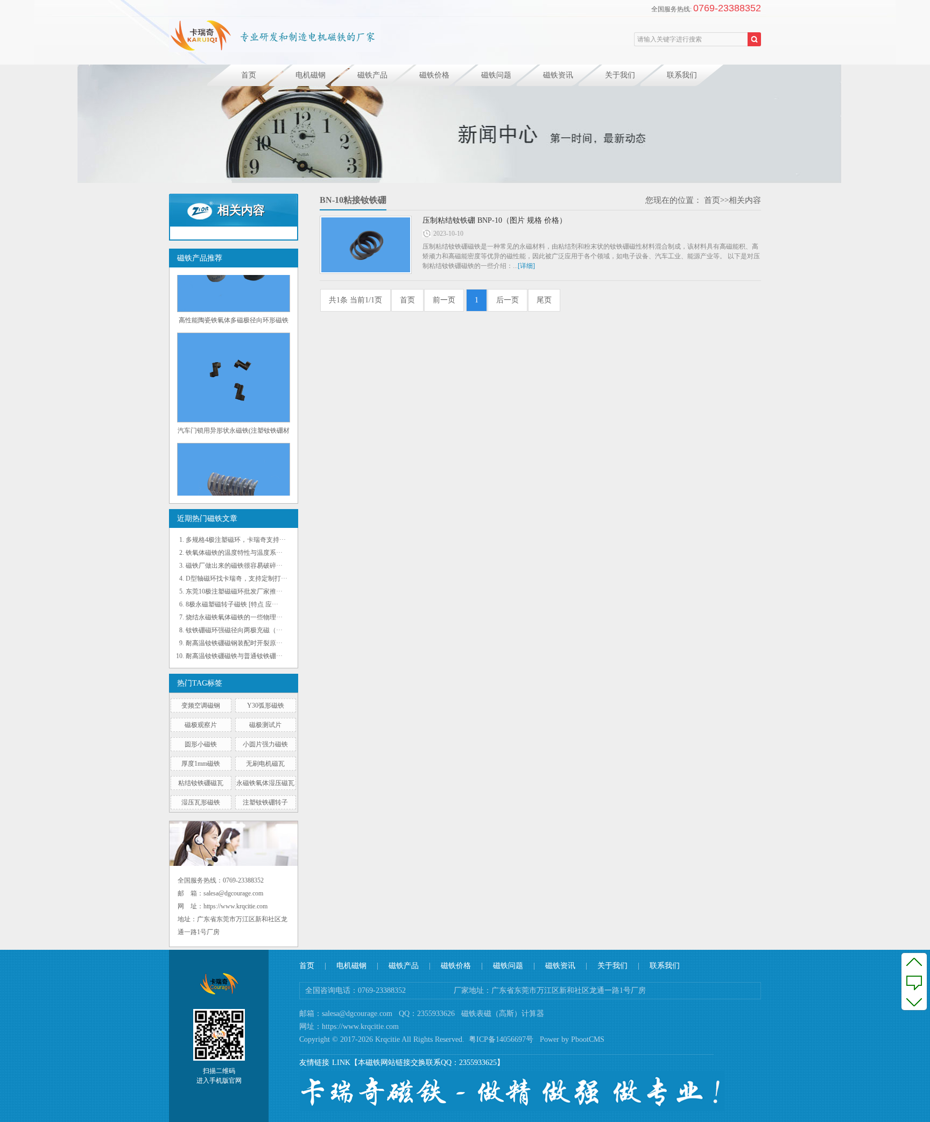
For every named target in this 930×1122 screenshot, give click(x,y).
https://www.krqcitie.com (360, 1026)
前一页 (444, 300)
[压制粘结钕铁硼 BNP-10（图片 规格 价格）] (366, 245)
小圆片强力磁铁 (265, 744)
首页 (248, 75)
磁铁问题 (496, 75)
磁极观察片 (201, 725)
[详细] (526, 266)
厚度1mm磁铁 (200, 763)
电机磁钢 (310, 75)
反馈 (914, 981)
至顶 (914, 962)
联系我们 (682, 75)
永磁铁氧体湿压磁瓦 (265, 783)
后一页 (507, 300)
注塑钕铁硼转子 (265, 802)
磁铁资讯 (558, 75)
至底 (914, 1001)
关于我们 (620, 75)
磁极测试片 (265, 725)
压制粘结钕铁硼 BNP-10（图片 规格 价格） (494, 220)
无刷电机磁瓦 (265, 763)
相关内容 (745, 200)
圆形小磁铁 (201, 744)
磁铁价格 (434, 75)
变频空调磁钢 (200, 705)
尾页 (544, 300)
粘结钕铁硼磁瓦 (200, 783)
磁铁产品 (372, 75)
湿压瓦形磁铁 (200, 802)
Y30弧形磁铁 (265, 705)
